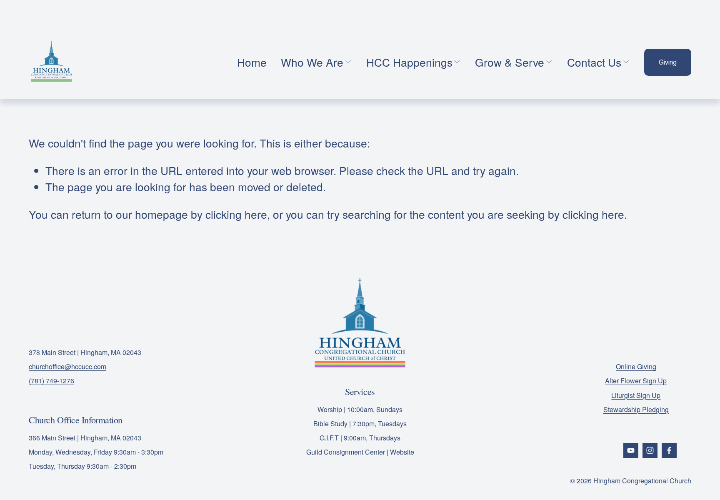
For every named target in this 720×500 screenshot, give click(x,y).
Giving (668, 62)
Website (402, 452)
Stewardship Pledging (636, 409)
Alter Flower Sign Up (636, 380)
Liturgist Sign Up (635, 395)
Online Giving (636, 366)
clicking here (236, 214)
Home (252, 62)
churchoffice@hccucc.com (67, 366)
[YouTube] (630, 450)
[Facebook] (669, 450)
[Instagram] (650, 450)
